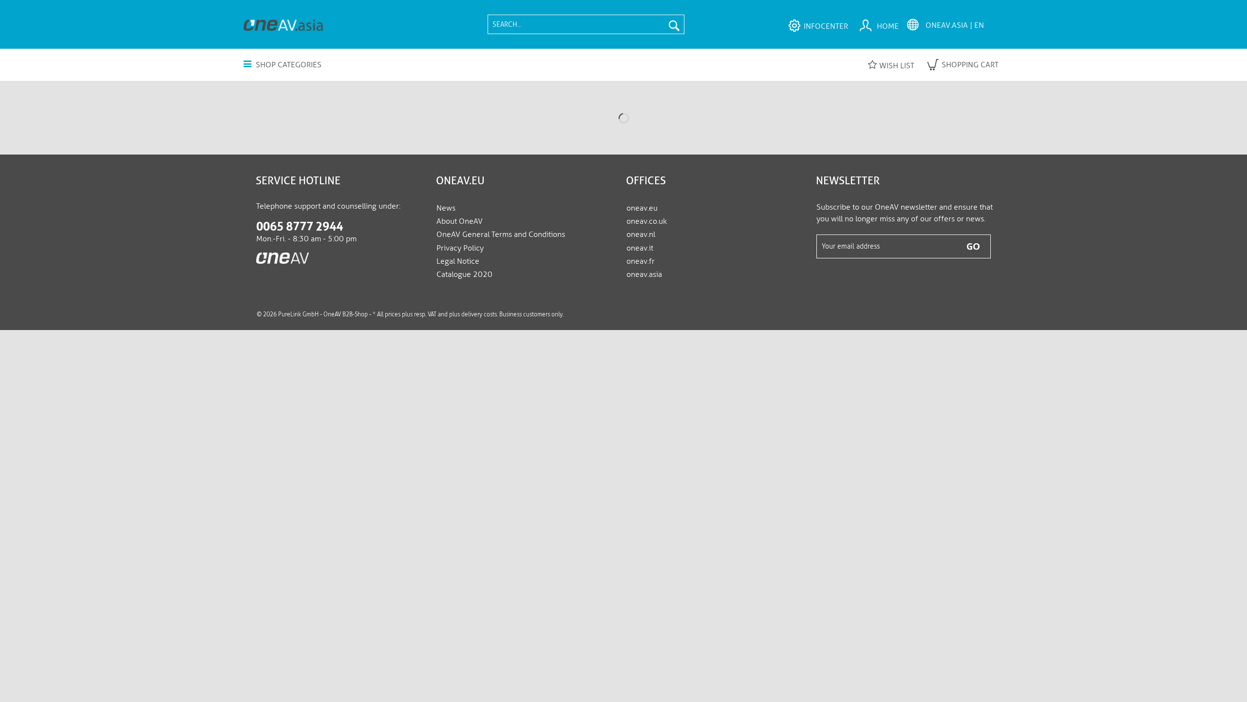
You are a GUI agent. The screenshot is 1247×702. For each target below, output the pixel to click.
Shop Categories (287, 64)
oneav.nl (640, 234)
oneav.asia (644, 274)
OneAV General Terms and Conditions (500, 234)
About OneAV (459, 221)
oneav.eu (642, 208)
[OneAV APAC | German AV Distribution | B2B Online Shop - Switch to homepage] (283, 24)
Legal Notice (457, 261)
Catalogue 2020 (464, 274)
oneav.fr (640, 261)
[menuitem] (586, 24)
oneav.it (639, 248)
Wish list (896, 65)
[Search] (674, 24)
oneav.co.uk (646, 221)
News (445, 208)
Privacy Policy (460, 248)
